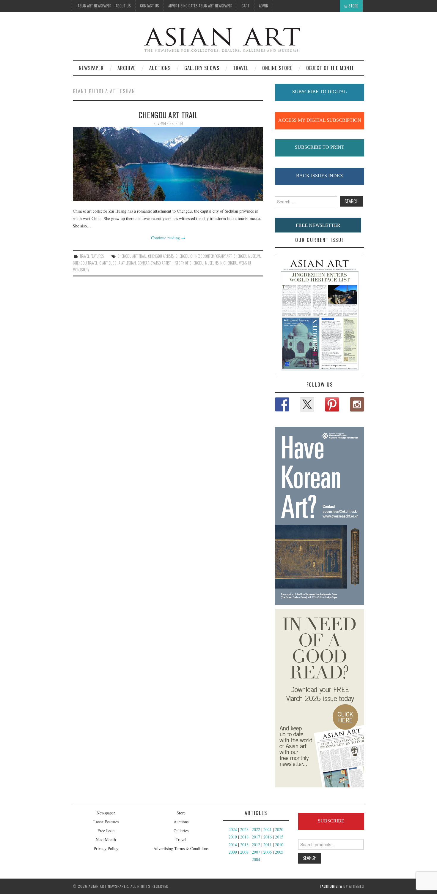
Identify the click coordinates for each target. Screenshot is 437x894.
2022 (256, 829)
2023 (244, 829)
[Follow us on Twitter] (307, 404)
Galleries (181, 830)
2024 (233, 829)
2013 (244, 844)
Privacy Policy (106, 848)
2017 (256, 837)
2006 (267, 852)
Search (310, 857)
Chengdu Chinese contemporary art (203, 256)
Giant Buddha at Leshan (117, 263)
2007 (256, 852)
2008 (244, 852)
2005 (279, 852)
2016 (267, 837)
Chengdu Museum (246, 256)
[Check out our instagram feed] (357, 404)
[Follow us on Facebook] (282, 404)
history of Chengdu (187, 263)
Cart (246, 6)
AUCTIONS (160, 68)
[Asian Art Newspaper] (187, 38)
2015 (279, 837)
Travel (241, 68)
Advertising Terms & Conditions (180, 848)
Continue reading (168, 237)
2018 (244, 837)
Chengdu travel (85, 263)
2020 (279, 829)
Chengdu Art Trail (131, 256)
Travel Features (92, 256)
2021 (267, 829)
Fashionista (331, 886)
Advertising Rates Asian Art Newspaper (200, 6)
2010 (279, 844)
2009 (233, 852)
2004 (256, 859)
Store (353, 6)
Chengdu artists (161, 256)
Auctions (181, 822)
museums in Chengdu (221, 263)
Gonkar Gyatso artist (154, 263)
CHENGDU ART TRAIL (168, 114)
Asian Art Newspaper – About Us (104, 6)
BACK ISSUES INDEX (319, 175)
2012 (256, 844)
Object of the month (330, 68)
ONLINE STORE (277, 68)
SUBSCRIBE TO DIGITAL (319, 91)
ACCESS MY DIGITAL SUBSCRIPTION (319, 120)
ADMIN (263, 6)
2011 (267, 844)
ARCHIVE (126, 68)
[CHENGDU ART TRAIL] (168, 164)
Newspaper (91, 68)
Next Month (106, 839)
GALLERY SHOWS (201, 68)
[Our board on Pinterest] (332, 404)
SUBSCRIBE (331, 820)
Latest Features (106, 822)
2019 (233, 837)
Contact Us (149, 6)
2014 (233, 844)
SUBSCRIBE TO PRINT (319, 147)
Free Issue (106, 830)
